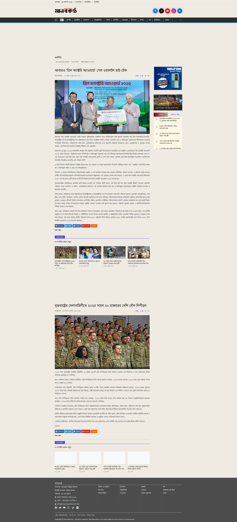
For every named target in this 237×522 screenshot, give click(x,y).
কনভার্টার (88, 2)
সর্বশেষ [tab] (161, 115)
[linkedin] (77, 507)
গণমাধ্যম (123, 493)
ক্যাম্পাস (101, 490)
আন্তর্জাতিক (123, 490)
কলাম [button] (142, 20)
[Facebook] (56, 507)
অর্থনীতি (116, 20)
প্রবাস (165, 493)
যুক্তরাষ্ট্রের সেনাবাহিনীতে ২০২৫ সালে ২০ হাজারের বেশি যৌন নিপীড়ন (65, 263)
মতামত (143, 490)
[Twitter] (60, 507)
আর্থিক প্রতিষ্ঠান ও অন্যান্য (87, 62)
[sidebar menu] (57, 20)
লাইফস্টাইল (102, 493)
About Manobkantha (61, 515)
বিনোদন (134, 20)
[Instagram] (68, 507)
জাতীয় (69, 20)
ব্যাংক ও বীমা (75, 62)
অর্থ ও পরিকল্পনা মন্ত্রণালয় (62, 62)
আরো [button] (167, 20)
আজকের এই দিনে (169, 490)
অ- (146, 76)
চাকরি (143, 487)
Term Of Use (81, 515)
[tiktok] (73, 507)
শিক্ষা (108, 20)
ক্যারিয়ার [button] (157, 20)
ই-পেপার (78, 2)
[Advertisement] (110, 40)
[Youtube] (64, 507)
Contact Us (72, 515)
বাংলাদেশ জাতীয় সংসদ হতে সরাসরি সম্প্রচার (166, 108)
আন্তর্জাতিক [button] (98, 20)
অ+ (142, 76)
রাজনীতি (77, 20)
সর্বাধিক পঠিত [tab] (175, 115)
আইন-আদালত (146, 493)
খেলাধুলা (125, 20)
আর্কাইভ (96, 2)
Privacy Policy (91, 515)
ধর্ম (150, 20)
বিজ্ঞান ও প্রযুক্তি (103, 487)
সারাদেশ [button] (86, 20)
